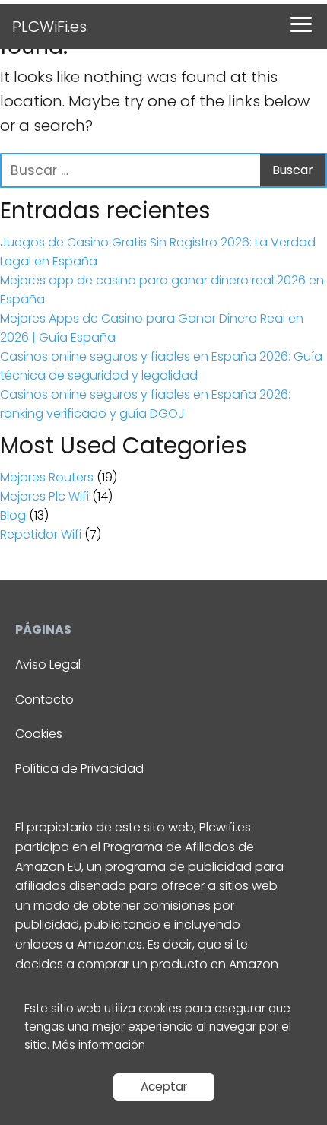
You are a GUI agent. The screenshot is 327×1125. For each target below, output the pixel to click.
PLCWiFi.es (49, 26)
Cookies (38, 733)
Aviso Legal (48, 664)
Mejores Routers (47, 477)
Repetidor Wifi (40, 534)
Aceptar (164, 1087)
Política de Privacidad (79, 768)
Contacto (44, 699)
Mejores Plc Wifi (44, 496)
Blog (13, 515)
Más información (98, 1045)
